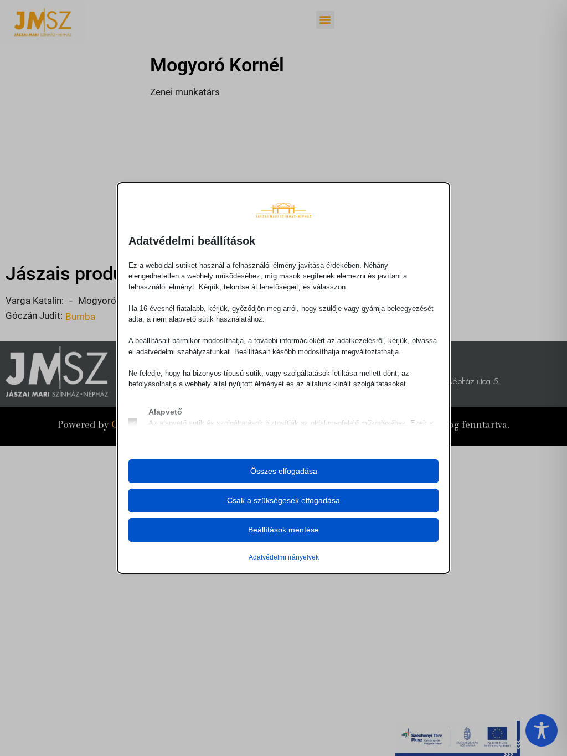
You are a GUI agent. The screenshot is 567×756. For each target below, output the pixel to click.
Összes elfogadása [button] (283, 471)
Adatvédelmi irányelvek (284, 557)
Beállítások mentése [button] (283, 529)
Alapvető (165, 411)
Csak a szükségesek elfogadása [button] (283, 500)
